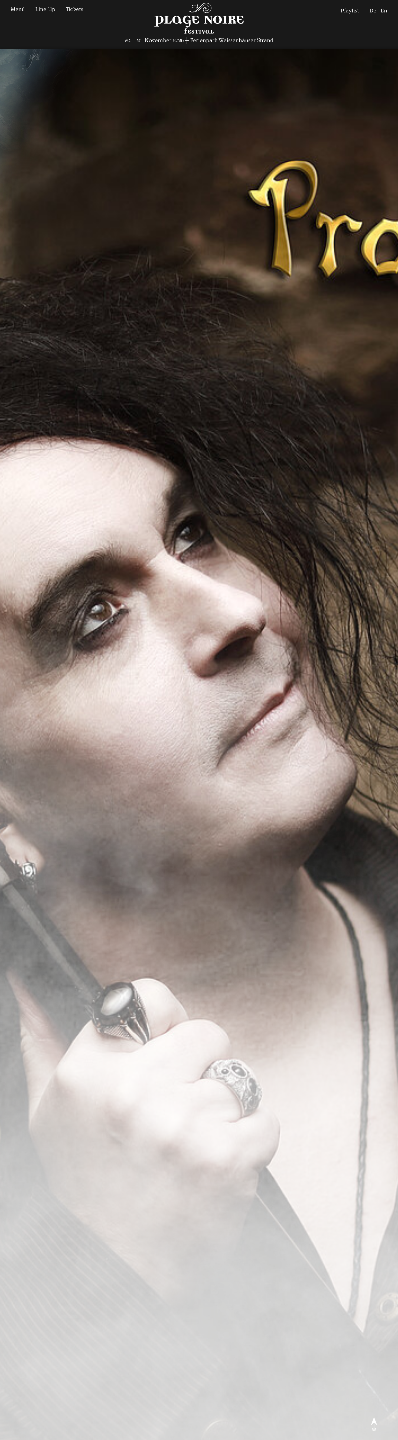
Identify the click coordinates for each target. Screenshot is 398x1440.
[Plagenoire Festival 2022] (199, 34)
